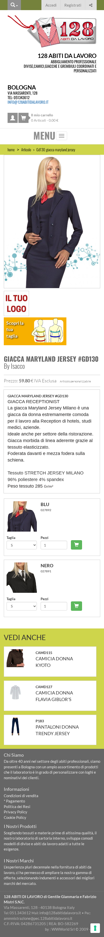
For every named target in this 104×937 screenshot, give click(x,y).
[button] (90, 4)
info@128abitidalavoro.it (28, 102)
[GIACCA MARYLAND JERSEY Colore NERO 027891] (24, 577)
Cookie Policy (15, 817)
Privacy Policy (15, 812)
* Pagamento (14, 801)
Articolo (26, 149)
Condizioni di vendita (21, 795)
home (11, 149)
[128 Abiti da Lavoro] (52, 31)
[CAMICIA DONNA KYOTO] (17, 658)
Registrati (72, 5)
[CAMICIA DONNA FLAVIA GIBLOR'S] (17, 692)
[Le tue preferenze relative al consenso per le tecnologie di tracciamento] (95, 928)
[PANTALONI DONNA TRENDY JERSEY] (17, 726)
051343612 (22, 97)
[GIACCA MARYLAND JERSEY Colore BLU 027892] (24, 516)
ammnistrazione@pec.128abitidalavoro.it (38, 918)
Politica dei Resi (17, 806)
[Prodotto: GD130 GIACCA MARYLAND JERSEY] (52, 221)
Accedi (51, 5)
